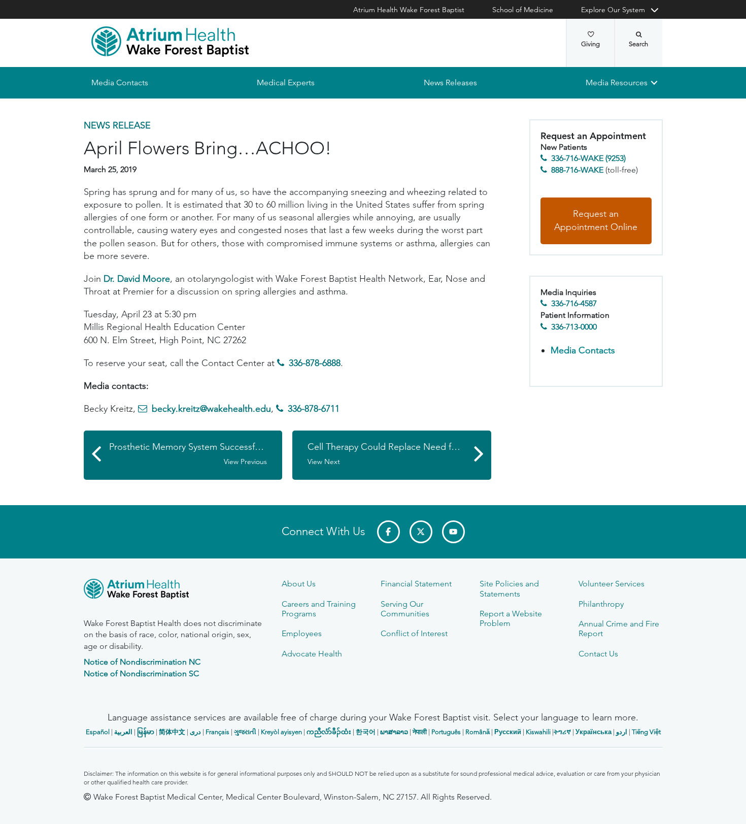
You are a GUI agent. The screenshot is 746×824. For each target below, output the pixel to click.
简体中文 (172, 732)
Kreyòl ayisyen (281, 732)
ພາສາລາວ (394, 732)
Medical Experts (286, 82)
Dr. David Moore (137, 278)
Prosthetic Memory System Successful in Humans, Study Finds (196, 454)
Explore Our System (613, 9)
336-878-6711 (314, 409)
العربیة (123, 732)
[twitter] (421, 531)
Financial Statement (416, 583)
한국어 (366, 732)
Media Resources (617, 82)
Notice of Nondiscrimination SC (141, 673)
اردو (621, 732)
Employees (302, 633)
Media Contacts (119, 82)
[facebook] (388, 531)
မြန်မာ (145, 732)
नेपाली (420, 732)
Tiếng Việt (646, 732)
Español (98, 732)
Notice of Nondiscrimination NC (142, 662)
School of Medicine (522, 9)
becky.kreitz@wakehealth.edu (211, 409)
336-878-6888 (315, 363)
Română (477, 732)
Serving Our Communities (405, 608)
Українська (593, 732)
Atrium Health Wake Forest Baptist (408, 9)
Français (217, 732)
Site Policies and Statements (509, 588)
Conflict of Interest (414, 633)
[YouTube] (453, 531)
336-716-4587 (574, 304)
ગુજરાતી (245, 732)
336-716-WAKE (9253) (588, 158)
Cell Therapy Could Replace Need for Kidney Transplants (399, 454)
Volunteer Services (612, 583)
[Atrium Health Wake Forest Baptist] (170, 41)
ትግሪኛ (562, 732)
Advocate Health (312, 653)
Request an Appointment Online (595, 221)
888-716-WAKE (577, 170)
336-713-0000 (574, 327)
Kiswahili (538, 732)
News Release (117, 125)
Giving (590, 44)
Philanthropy (601, 604)
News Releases (450, 82)
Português (446, 732)
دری (195, 732)
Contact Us (598, 653)
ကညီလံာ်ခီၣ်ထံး (329, 732)
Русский (507, 732)
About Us (299, 583)
